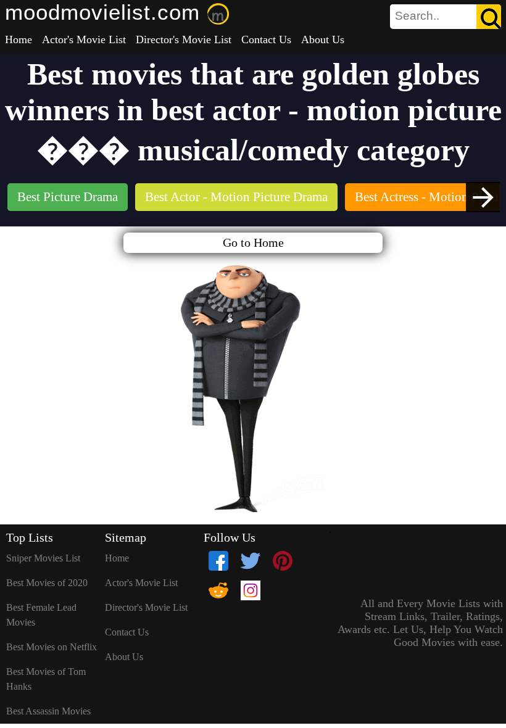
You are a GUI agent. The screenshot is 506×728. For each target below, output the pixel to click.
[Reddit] (218, 590)
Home (18, 39)
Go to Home (253, 242)
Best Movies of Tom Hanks (46, 679)
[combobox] (418, 16)
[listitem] (67, 198)
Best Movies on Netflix (51, 647)
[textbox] (418, 16)
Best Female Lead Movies (41, 614)
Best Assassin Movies (48, 711)
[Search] (488, 16)
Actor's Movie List (84, 39)
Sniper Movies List (43, 558)
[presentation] (483, 197)
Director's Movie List (183, 39)
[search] (445, 16)
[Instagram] (250, 590)
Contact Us (266, 39)
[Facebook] (218, 561)
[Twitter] (250, 561)
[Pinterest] (282, 561)
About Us (322, 39)
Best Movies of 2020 (47, 582)
